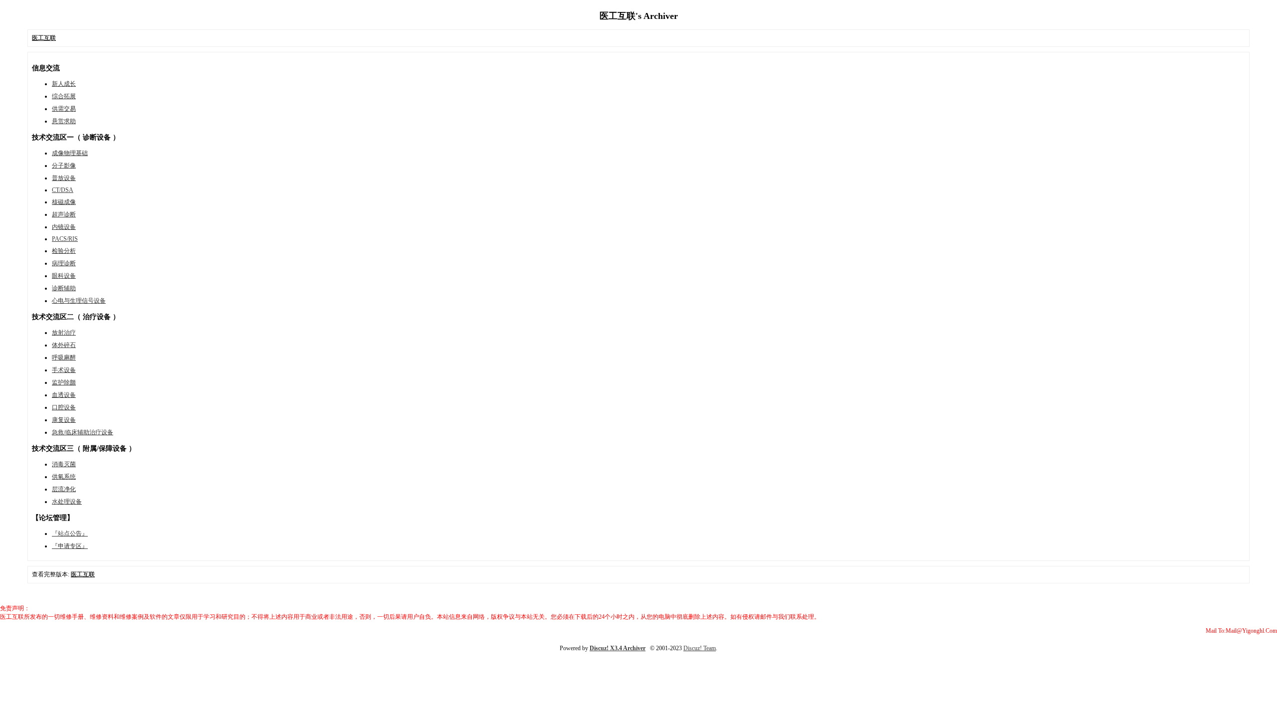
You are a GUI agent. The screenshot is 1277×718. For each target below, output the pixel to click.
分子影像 (64, 165)
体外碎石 (64, 345)
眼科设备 (64, 275)
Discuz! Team (699, 648)
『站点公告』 (70, 533)
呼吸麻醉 (64, 357)
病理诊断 (64, 263)
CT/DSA (62, 189)
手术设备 (64, 369)
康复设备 (64, 419)
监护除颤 (64, 382)
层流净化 (64, 489)
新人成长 (64, 83)
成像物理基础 (70, 153)
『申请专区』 (70, 545)
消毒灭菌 (64, 464)
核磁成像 (64, 201)
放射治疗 (64, 332)
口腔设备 (64, 407)
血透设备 (64, 394)
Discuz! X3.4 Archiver (617, 648)
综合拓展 (64, 96)
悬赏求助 (64, 121)
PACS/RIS (65, 238)
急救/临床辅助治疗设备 (82, 432)
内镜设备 (64, 226)
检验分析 (64, 250)
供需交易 (64, 108)
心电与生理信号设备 (79, 300)
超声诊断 (64, 214)
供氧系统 (64, 476)
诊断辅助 (64, 288)
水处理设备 (67, 501)
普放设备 (64, 178)
